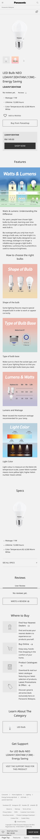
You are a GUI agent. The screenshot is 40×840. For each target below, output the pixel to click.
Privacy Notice (7, 812)
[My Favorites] (36, 11)
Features (16, 837)
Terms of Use (27, 809)
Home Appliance (17, 795)
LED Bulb (23, 797)
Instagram (15, 805)
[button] (6, 59)
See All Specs (9, 562)
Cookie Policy (25, 818)
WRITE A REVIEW (19, 601)
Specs (26, 837)
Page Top (6, 837)
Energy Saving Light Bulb (9, 797)
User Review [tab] (20, 586)
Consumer (5, 795)
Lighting (28, 795)
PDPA (16, 812)
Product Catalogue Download (26, 815)
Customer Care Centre (27, 812)
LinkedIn (32, 805)
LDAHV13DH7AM (7, 800)
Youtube (24, 805)
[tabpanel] (20, 598)
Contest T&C (14, 818)
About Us (9, 809)
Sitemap (17, 809)
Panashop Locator (8, 815)
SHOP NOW (33, 832)
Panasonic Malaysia (8, 7)
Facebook (6, 805)
